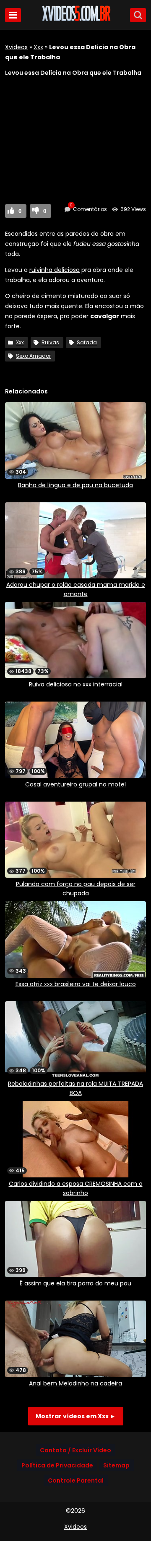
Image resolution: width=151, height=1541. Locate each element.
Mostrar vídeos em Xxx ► (76, 1416)
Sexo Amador (33, 355)
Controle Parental (76, 1480)
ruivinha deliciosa (54, 270)
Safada (87, 342)
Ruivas (50, 342)
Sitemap (116, 1465)
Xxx (38, 47)
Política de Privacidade (57, 1465)
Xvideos (16, 47)
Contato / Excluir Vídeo (75, 1450)
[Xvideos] (75, 20)
